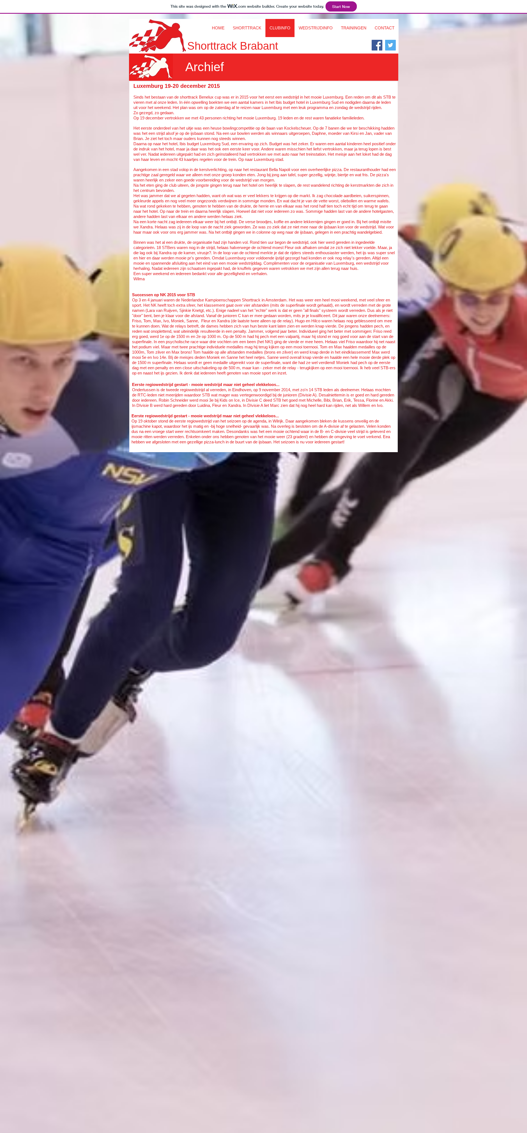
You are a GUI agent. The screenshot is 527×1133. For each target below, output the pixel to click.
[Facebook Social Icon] (377, 45)
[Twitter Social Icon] (390, 45)
